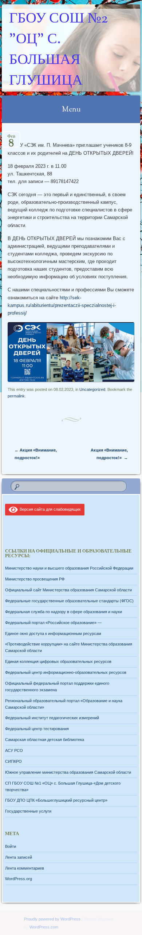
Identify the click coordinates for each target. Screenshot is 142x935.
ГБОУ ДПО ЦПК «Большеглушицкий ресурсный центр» (56, 800)
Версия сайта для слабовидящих (49, 509)
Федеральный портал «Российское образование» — (53, 622)
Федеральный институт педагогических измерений (52, 718)
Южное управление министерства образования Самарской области (68, 772)
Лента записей (18, 857)
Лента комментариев (24, 868)
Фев (11, 138)
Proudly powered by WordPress (52, 919)
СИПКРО (13, 761)
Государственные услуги (28, 811)
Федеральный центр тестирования (37, 728)
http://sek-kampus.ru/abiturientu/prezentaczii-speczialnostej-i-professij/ (62, 305)
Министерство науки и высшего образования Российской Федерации (69, 568)
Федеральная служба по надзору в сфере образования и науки (63, 612)
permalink (16, 396)
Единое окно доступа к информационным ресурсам (53, 633)
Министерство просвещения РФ (34, 579)
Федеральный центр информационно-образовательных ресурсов (65, 672)
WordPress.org (18, 879)
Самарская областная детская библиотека (44, 739)
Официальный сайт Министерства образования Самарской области (68, 590)
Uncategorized (92, 389)
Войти (10, 846)
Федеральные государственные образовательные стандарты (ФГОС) (69, 601)
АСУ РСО (14, 750)
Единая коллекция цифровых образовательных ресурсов (58, 661)
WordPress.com (43, 927)
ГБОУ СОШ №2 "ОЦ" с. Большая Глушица (58, 50)
